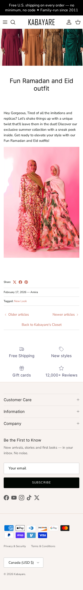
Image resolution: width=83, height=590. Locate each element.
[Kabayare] (41, 22)
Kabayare (19, 574)
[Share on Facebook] (20, 282)
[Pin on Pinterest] (26, 282)
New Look (20, 301)
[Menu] (5, 22)
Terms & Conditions (43, 546)
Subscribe (41, 482)
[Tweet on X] (14, 282)
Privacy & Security (15, 546)
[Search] (15, 22)
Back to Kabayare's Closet (42, 324)
